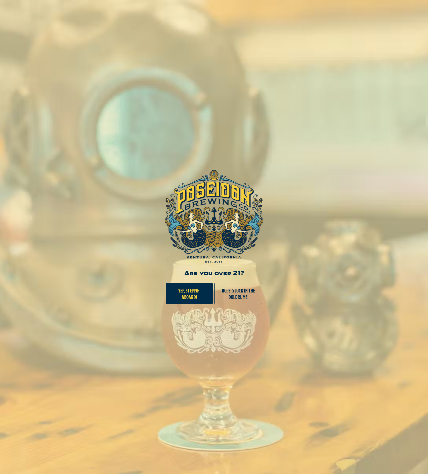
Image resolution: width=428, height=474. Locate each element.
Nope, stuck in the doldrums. (238, 293)
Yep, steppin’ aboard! (189, 293)
